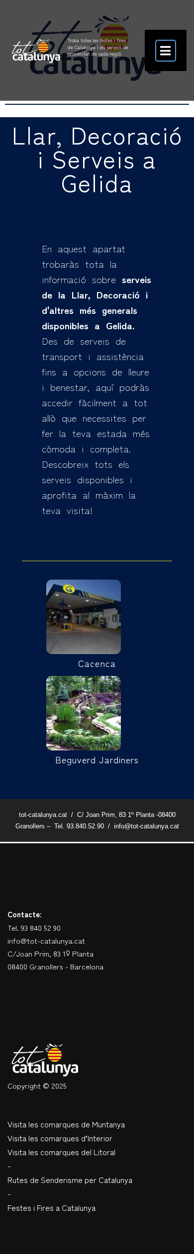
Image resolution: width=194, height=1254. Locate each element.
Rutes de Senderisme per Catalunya (69, 1179)
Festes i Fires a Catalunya (51, 1207)
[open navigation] (166, 50)
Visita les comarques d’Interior (59, 1138)
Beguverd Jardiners (97, 759)
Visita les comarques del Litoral (61, 1152)
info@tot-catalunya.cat (46, 940)
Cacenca (97, 663)
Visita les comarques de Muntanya (66, 1124)
